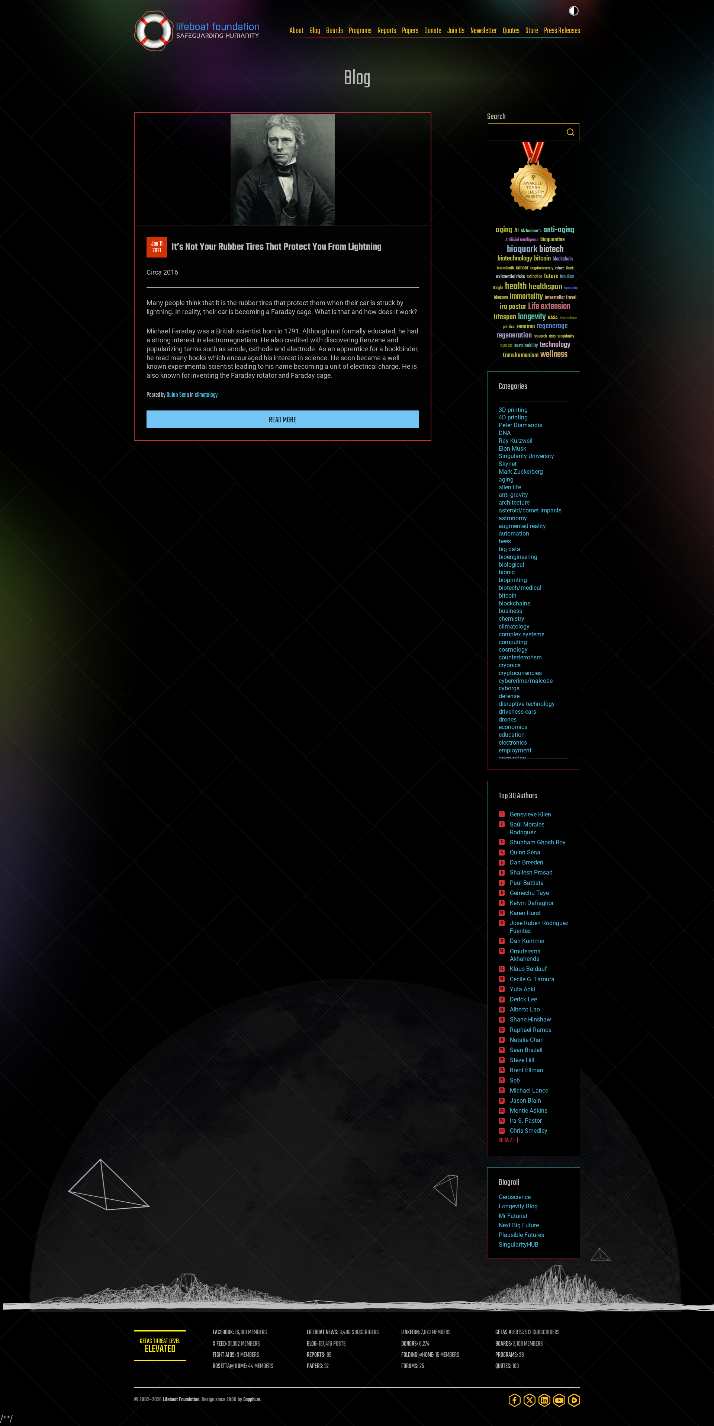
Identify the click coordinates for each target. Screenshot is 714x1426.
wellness (553, 354)
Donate (432, 30)
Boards (334, 30)
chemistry (511, 618)
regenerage (552, 326)
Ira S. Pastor (526, 1120)
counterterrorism (520, 657)
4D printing (513, 417)
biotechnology (515, 259)
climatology (206, 395)
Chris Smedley (528, 1130)
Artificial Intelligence (521, 240)
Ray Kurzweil (516, 440)
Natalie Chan (527, 1039)
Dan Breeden (526, 862)
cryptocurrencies (520, 673)
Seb (515, 1080)
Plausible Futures (521, 1234)
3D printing (513, 409)
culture (559, 268)
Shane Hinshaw (530, 1019)
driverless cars (517, 711)
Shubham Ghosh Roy (538, 842)
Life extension (549, 306)
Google (498, 288)
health (516, 286)
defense (509, 696)
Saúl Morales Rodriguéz (527, 828)
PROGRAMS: (506, 1355)
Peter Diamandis (520, 425)
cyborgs (509, 688)
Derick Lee (523, 999)
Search (570, 132)
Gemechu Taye (529, 892)
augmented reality (522, 526)
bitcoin (542, 259)
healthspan (545, 287)
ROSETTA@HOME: (230, 1366)
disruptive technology (527, 703)
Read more (282, 420)
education (512, 734)
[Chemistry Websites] (533, 178)
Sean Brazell (526, 1049)
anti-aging (559, 230)
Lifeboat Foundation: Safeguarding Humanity (197, 30)
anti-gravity (513, 494)
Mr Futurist (513, 1215)
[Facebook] (515, 1400)
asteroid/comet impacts (530, 510)
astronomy (513, 518)
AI (516, 230)
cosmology (513, 649)
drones (508, 719)
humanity (571, 288)
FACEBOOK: (223, 1332)
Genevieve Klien (530, 814)
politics (509, 327)
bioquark (522, 249)
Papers (410, 30)
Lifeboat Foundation (181, 1399)
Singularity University (526, 456)
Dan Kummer (527, 940)
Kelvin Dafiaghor (532, 903)
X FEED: (220, 1344)
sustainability (526, 346)
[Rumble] (574, 1400)
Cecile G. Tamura (532, 979)
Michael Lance (529, 1090)
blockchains (514, 603)
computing (513, 642)
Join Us (455, 30)
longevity (532, 317)
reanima (526, 326)
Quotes (511, 30)
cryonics (510, 665)
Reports (386, 30)
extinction (534, 277)
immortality (526, 296)
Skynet (508, 463)
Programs (360, 30)
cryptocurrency (541, 268)
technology (555, 345)
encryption (512, 758)
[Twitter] (530, 1400)
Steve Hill (522, 1060)
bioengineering (518, 556)
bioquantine (552, 239)
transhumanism (520, 355)
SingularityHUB (518, 1244)
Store (531, 30)
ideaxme (501, 298)
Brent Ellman (526, 1070)
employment (515, 750)
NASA (553, 318)
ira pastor (513, 307)
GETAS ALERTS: (509, 1332)
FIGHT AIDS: (224, 1355)
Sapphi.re (251, 1399)
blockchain (563, 259)
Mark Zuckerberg (521, 471)
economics (513, 726)
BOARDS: (503, 1344)
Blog (314, 30)
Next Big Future (519, 1225)
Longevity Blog (518, 1206)
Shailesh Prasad (531, 872)
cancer (522, 268)
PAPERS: (315, 1366)
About (296, 30)
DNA (505, 433)
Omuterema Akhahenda (525, 955)
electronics (513, 742)
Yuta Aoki (522, 989)
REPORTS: (316, 1355)
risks (552, 336)
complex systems (521, 634)
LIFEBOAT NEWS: (322, 1332)
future (551, 276)
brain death (505, 268)
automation (514, 533)
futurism (567, 277)
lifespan (505, 317)
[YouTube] (559, 1400)
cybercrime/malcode (526, 680)
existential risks (510, 277)
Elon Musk (512, 448)
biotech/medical (520, 587)
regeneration (514, 335)
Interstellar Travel (560, 298)
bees (505, 541)
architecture (514, 502)
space (506, 345)
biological (511, 564)
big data (509, 549)
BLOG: (312, 1344)
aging (504, 230)
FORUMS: (409, 1366)
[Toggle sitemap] (558, 11)
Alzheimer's (531, 231)
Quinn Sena (178, 395)
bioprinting (513, 579)
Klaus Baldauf (528, 968)
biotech (551, 249)
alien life (510, 487)
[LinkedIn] (544, 1400)
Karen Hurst (525, 913)
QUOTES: (503, 1366)
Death (569, 268)
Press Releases (562, 30)
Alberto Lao (525, 1009)
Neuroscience (568, 319)
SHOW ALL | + (510, 1140)
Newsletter (483, 30)
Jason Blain (525, 1100)
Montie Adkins (528, 1110)
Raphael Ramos (530, 1029)
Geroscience (515, 1196)
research (540, 336)
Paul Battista (527, 882)
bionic (507, 572)
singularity (565, 336)
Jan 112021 (157, 247)
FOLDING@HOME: (417, 1355)
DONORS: (409, 1344)
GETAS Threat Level (160, 1347)
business (510, 610)
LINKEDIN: (410, 1332)
